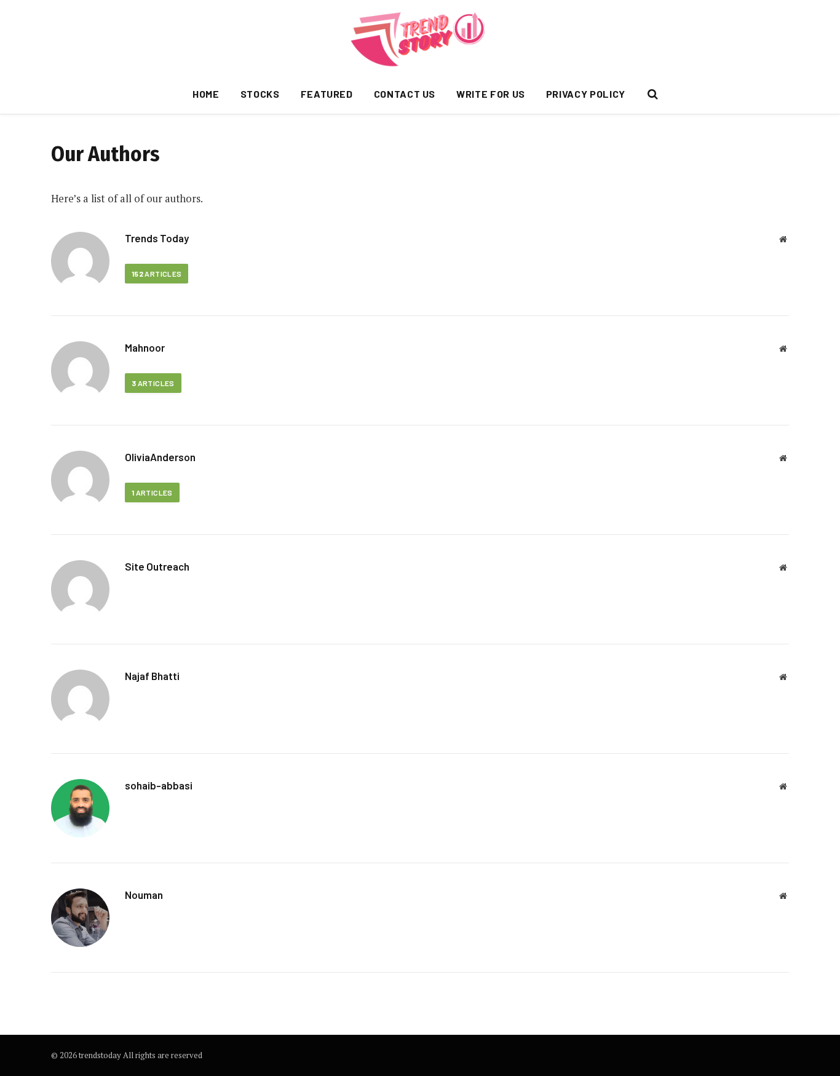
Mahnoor (145, 347)
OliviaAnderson (160, 457)
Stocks (260, 94)
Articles (156, 273)
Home (206, 94)
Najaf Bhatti (152, 676)
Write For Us (490, 94)
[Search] (651, 94)
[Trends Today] (420, 37)
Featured (327, 94)
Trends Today (157, 238)
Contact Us (404, 94)
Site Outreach (157, 566)
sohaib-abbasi (158, 785)
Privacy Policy (585, 94)
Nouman (144, 894)
